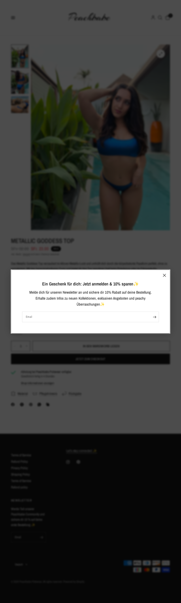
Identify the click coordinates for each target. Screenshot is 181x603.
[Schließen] (164, 275)
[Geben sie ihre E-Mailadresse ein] (154, 317)
